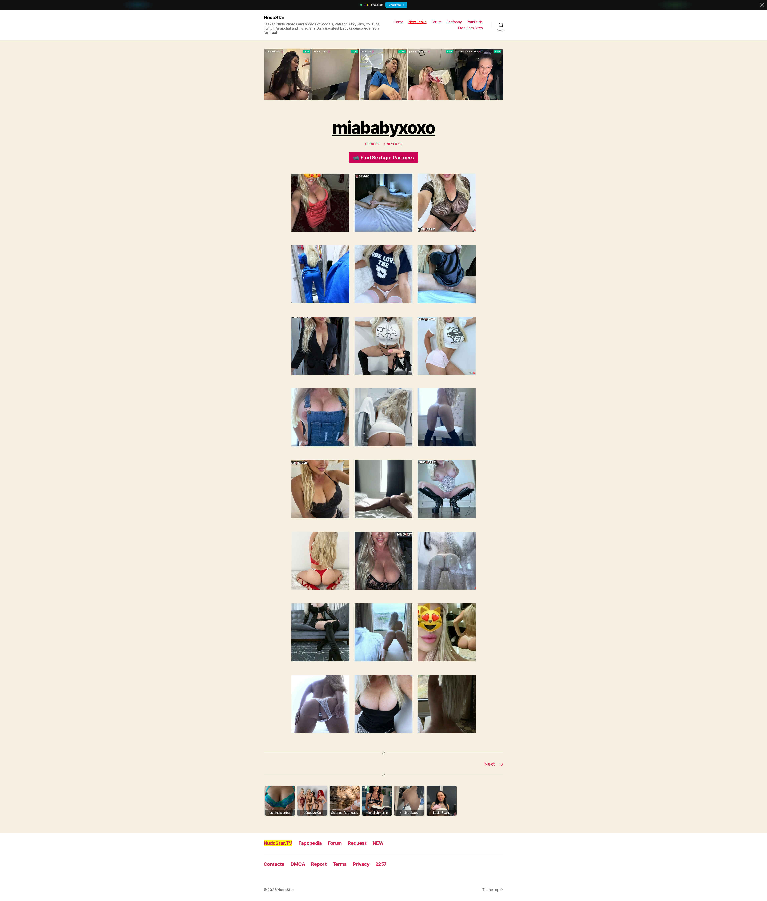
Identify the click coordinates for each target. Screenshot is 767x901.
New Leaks (417, 22)
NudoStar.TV (278, 843)
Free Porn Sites (470, 28)
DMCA (297, 864)
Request (357, 843)
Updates (372, 144)
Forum (436, 22)
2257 (380, 864)
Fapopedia (310, 843)
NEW (378, 843)
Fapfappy (454, 22)
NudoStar (274, 17)
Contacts (274, 864)
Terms (340, 864)
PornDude (475, 22)
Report (319, 864)
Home (398, 22)
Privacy (361, 864)
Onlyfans (393, 144)
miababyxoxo (383, 127)
